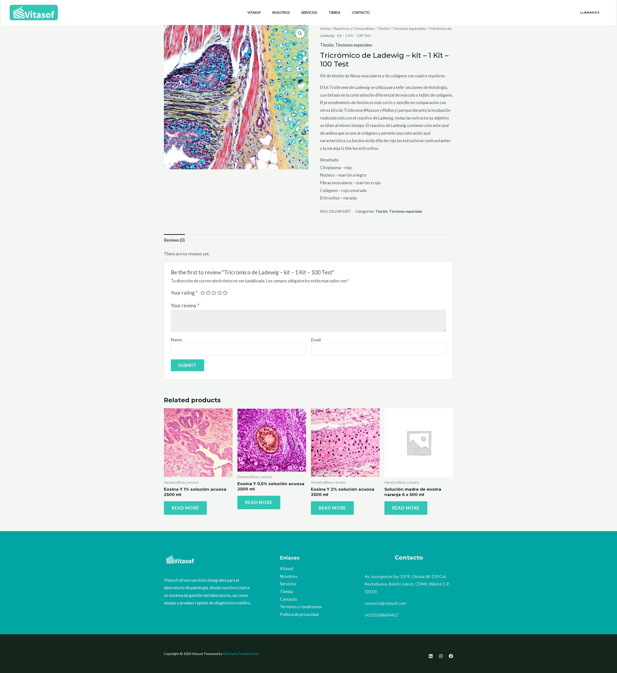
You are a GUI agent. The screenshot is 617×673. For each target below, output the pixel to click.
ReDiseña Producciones (241, 654)
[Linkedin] (431, 656)
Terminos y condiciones (301, 606)
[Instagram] (441, 656)
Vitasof (254, 12)
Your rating (184, 293)
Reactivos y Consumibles (353, 28)
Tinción (383, 28)
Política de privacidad (299, 614)
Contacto (361, 12)
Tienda (334, 12)
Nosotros (281, 12)
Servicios (309, 12)
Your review (185, 305)
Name (176, 339)
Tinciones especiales (409, 28)
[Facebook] (451, 656)
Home (325, 28)
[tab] (174, 240)
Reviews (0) (174, 240)
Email (316, 339)
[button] (590, 12)
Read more (185, 507)
